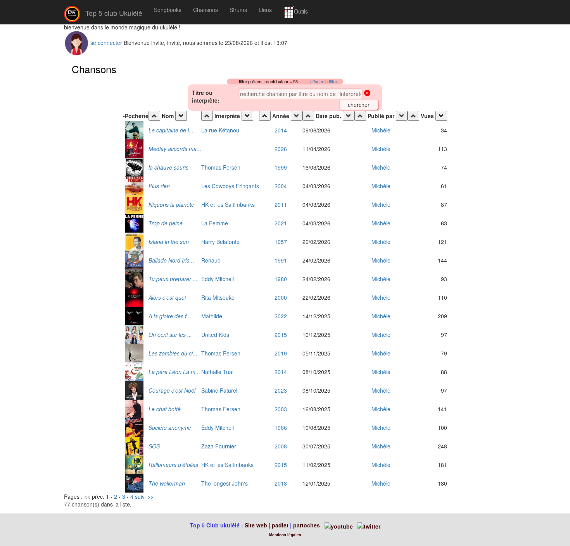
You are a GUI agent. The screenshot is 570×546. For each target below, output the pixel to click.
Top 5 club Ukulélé (112, 13)
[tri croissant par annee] (265, 116)
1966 (281, 427)
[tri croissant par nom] (154, 116)
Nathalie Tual (217, 372)
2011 (281, 204)
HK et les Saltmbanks (227, 465)
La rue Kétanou (220, 130)
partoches (306, 525)
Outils (301, 11)
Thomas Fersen (220, 167)
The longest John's (224, 483)
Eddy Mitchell (217, 279)
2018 (281, 483)
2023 (281, 390)
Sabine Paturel (219, 390)
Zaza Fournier (218, 446)
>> (150, 496)
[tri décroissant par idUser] (402, 116)
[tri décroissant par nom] (181, 116)
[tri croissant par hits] (413, 116)
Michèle (380, 130)
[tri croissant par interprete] (207, 116)
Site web (256, 525)
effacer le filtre (323, 81)
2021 (281, 223)
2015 (281, 334)
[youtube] (337, 525)
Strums (238, 10)
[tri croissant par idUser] (360, 116)
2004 (281, 186)
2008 (281, 446)
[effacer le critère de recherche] (367, 94)
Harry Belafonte (220, 242)
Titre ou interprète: (205, 96)
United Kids (215, 334)
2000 (281, 297)
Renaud (211, 260)
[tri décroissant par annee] (296, 116)
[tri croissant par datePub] (308, 116)
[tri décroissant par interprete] (247, 116)
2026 (281, 149)
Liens (265, 10)
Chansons (205, 10)
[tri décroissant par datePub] (348, 116)
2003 (281, 409)
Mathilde (211, 316)
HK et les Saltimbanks (228, 204)
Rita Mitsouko (218, 297)
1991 (281, 260)
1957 (281, 242)
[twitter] (369, 525)
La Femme (214, 223)
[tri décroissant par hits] (441, 116)
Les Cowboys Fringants (230, 186)
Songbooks (167, 10)
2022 (281, 316)
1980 (281, 279)
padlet (281, 525)
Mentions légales (285, 534)
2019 (281, 353)
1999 (281, 167)
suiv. (140, 496)
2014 (281, 130)
